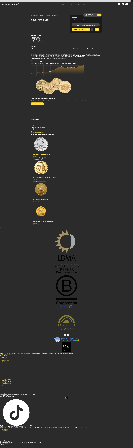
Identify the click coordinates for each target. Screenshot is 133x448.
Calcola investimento (37, 103)
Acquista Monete (5, 361)
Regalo (3, 362)
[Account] (126, 4)
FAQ (3, 384)
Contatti (4, 386)
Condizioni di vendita (6, 383)
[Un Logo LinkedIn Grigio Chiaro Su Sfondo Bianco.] (30, 425)
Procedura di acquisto (6, 377)
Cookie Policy (5, 430)
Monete (48, 15)
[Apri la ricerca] (119, 4)
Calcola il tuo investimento (8, 368)
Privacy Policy (5, 429)
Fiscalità (4, 382)
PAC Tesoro (4, 371)
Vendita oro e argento (6, 365)
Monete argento (55, 15)
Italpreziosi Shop (34, 15)
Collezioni (4, 363)
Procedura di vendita (6, 379)
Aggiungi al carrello (79, 29)
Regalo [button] (62, 4)
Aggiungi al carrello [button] (37, 159)
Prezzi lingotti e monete (7, 378)
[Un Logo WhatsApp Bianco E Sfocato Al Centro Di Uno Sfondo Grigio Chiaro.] (31, 425)
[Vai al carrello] (123, 4)
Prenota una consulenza (7, 372)
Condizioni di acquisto (7, 381)
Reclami (3, 385)
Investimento (42, 15)
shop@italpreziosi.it (4, 393)
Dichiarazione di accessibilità (8, 388)
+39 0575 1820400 (4, 357)
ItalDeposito (4, 370)
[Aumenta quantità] (97, 29)
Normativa (4, 380)
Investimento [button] (53, 4)
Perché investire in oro (7, 376)
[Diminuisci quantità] (87, 29)
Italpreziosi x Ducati (81, 4)
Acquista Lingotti (5, 360)
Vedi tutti (33, 226)
